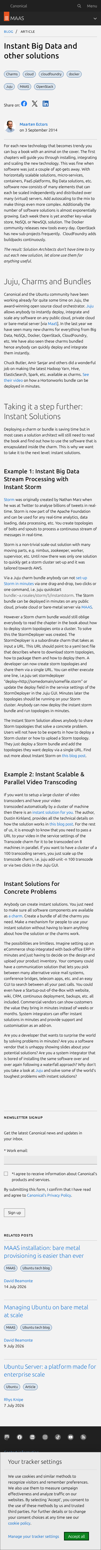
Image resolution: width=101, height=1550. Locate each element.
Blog (8, 31)
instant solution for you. (53, 812)
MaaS (52, 323)
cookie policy (19, 1523)
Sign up (14, 1212)
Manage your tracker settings (33, 1536)
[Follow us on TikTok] (59, 1438)
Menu (92, 6)
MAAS (86, 607)
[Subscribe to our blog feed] (84, 1438)
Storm (9, 499)
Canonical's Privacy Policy (49, 1195)
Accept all (76, 1536)
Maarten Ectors (34, 124)
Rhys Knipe (13, 1399)
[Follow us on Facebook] (21, 1438)
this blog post (74, 755)
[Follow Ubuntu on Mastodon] (8, 1438)
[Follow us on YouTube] (72, 1438)
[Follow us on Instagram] (46, 1438)
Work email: (17, 1150)
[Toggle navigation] (95, 18)
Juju (90, 306)
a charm (15, 916)
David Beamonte (18, 1281)
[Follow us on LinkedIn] (33, 1438)
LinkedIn (46, 104)
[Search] (79, 6)
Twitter (35, 104)
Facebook (24, 104)
